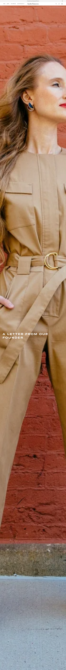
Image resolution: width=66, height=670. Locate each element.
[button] (62, 3)
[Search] (56, 3)
